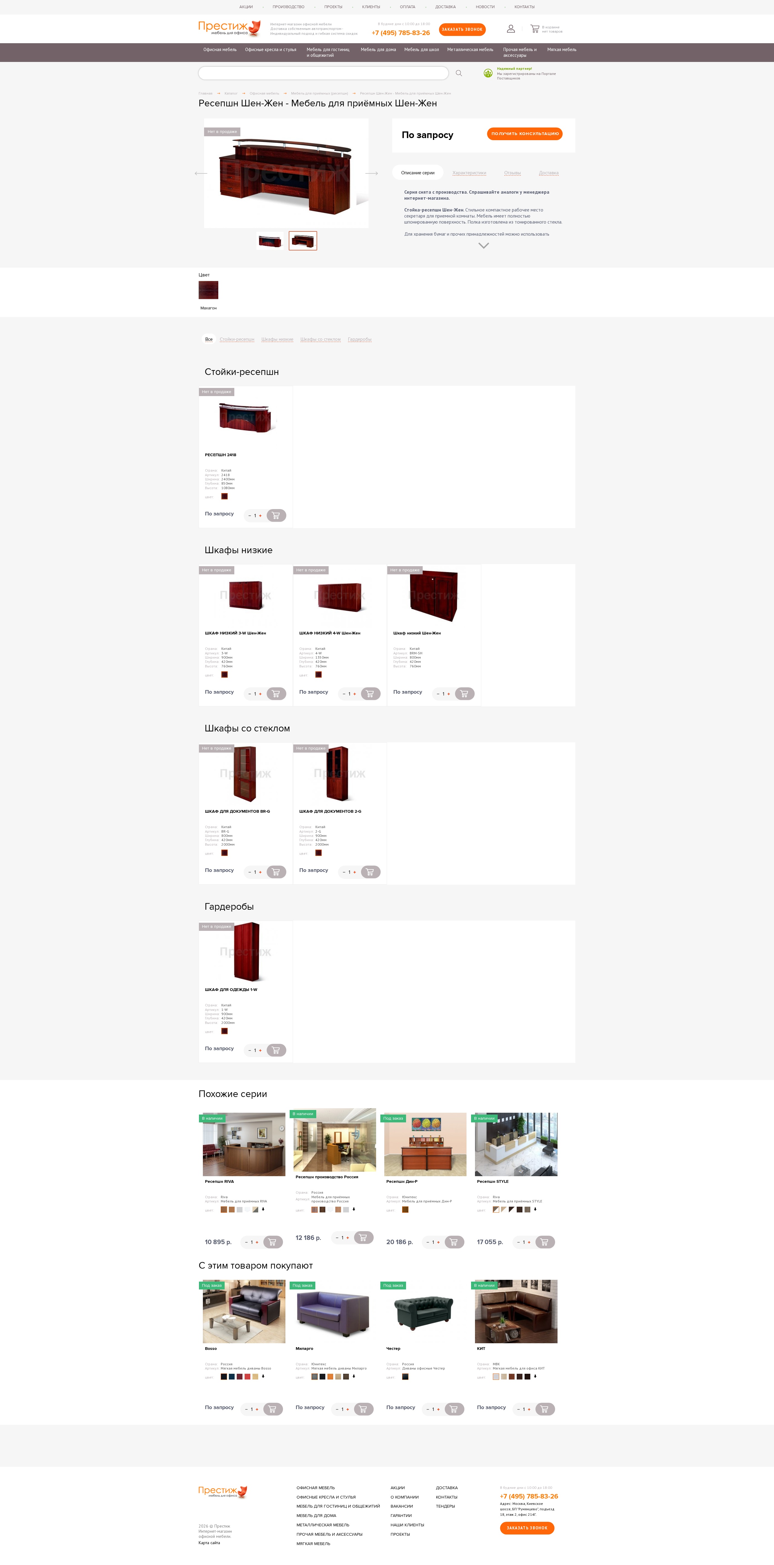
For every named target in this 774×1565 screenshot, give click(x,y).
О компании (405, 1497)
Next (372, 173)
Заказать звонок (462, 29)
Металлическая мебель (470, 49)
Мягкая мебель (562, 49)
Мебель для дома (378, 49)
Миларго (304, 1348)
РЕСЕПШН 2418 (220, 454)
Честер (393, 1348)
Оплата (407, 7)
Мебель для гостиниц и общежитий (328, 52)
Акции (246, 7)
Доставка (445, 7)
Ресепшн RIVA (219, 1181)
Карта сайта (209, 1542)
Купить (276, 515)
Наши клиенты (407, 1525)
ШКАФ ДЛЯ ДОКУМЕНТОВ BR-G (237, 811)
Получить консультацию (525, 133)
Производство (288, 7)
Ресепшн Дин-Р (402, 1181)
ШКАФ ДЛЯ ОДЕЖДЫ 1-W (231, 989)
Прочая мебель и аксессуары (520, 52)
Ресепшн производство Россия (327, 1176)
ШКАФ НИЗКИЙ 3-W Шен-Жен (235, 633)
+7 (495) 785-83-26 (401, 33)
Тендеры (445, 1506)
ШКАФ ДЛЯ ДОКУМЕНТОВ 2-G (330, 811)
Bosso (211, 1348)
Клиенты (371, 7)
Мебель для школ (422, 49)
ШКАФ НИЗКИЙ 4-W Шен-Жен (329, 633)
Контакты (525, 7)
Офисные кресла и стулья (270, 49)
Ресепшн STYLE (493, 1181)
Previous (201, 173)
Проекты (333, 7)
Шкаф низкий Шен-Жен (417, 633)
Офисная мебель (220, 49)
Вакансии (402, 1506)
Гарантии (401, 1515)
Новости (485, 7)
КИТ (481, 1348)
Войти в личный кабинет (511, 29)
